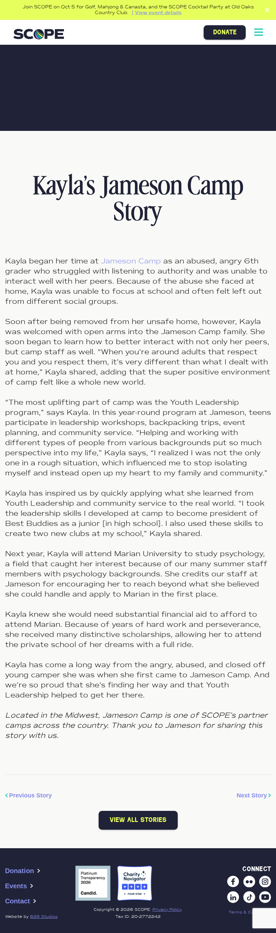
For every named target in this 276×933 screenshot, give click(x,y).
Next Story (252, 795)
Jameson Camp (131, 260)
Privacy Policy (166, 909)
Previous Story (30, 795)
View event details (158, 12)
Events (16, 886)
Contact (17, 901)
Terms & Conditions (250, 912)
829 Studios (44, 916)
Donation (19, 870)
